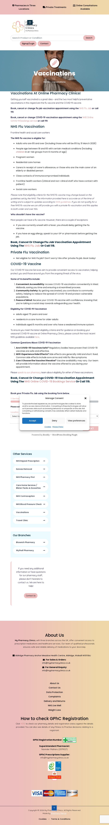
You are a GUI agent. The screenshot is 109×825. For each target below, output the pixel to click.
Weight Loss (54, 710)
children (20, 151)
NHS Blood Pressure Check (29, 504)
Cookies (48, 427)
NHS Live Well (54, 705)
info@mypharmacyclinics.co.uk (56, 663)
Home (46, 81)
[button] (85, 398)
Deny (54, 420)
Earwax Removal (24, 469)
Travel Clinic (22, 520)
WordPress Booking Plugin (64, 434)
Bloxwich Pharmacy (25, 542)
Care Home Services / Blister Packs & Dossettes (28, 486)
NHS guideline (63, 202)
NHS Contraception (25, 496)
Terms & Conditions (60, 819)
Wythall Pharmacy (25, 550)
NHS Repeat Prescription (27, 461)
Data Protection (54, 692)
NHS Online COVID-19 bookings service (49, 381)
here (37, 337)
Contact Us (30, 595)
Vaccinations (22, 512)
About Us (54, 683)
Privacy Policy (58, 427)
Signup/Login (28, 43)
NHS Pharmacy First (25, 477)
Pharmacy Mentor (58, 813)
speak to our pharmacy (29, 372)
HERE (23, 723)
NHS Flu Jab (85, 108)
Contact (44, 43)
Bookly (46, 434)
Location (15, 412)
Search (89, 37)
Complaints (54, 696)
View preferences (76, 420)
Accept (32, 420)
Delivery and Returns (54, 701)
